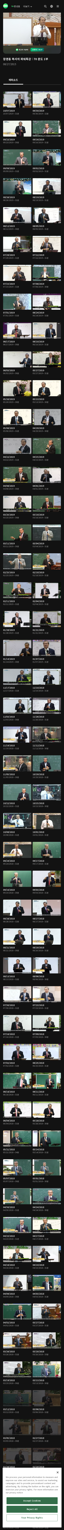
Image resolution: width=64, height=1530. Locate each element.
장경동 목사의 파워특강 (17, 59)
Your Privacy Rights (32, 1517)
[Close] (57, 1472)
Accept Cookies (32, 1500)
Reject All (32, 1509)
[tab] (13, 80)
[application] (32, 29)
